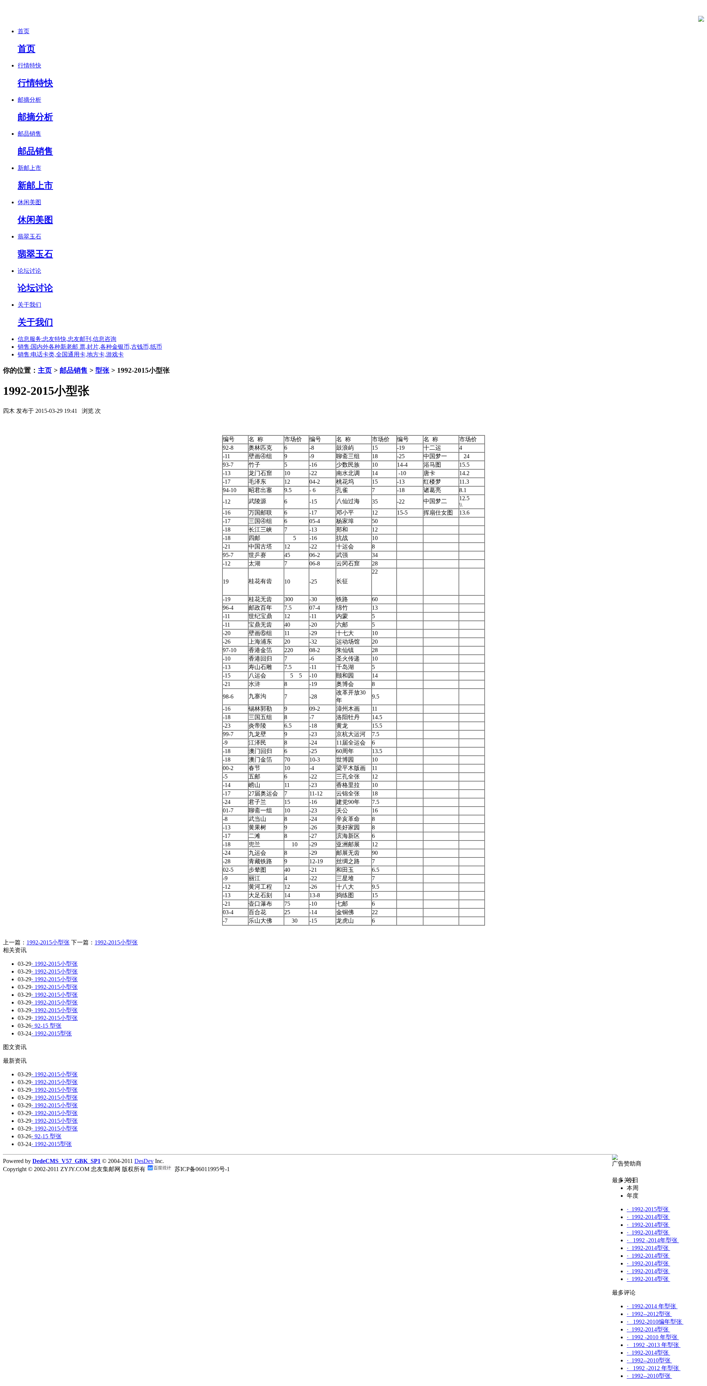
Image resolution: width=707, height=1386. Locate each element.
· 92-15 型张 (46, 1026)
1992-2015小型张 (48, 942)
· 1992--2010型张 (649, 1360)
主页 (45, 370)
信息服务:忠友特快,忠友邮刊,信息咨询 (67, 339)
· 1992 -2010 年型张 (653, 1337)
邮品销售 (74, 370)
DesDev (144, 1161)
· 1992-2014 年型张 (652, 1306)
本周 (633, 1188)
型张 (102, 370)
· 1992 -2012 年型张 (653, 1368)
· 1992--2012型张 (649, 1314)
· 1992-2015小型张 (54, 964)
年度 (633, 1195)
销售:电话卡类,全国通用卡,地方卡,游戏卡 (71, 354)
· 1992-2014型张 (648, 1217)
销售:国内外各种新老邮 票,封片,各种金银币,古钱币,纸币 (90, 347)
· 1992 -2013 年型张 (653, 1345)
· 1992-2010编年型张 (655, 1322)
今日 (633, 1180)
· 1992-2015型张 (51, 1033)
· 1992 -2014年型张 (653, 1240)
